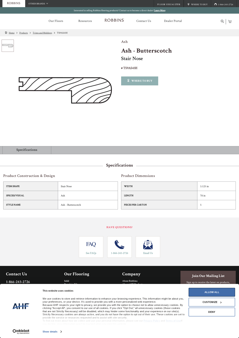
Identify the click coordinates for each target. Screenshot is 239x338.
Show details (50, 331)
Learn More (159, 10)
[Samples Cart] (230, 21)
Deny (211, 312)
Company (131, 274)
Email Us (148, 253)
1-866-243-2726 (119, 253)
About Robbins (129, 281)
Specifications (26, 150)
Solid (66, 281)
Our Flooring (76, 274)
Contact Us (16, 274)
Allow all (212, 292)
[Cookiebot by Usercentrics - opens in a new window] (21, 331)
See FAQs (91, 253)
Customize (210, 302)
